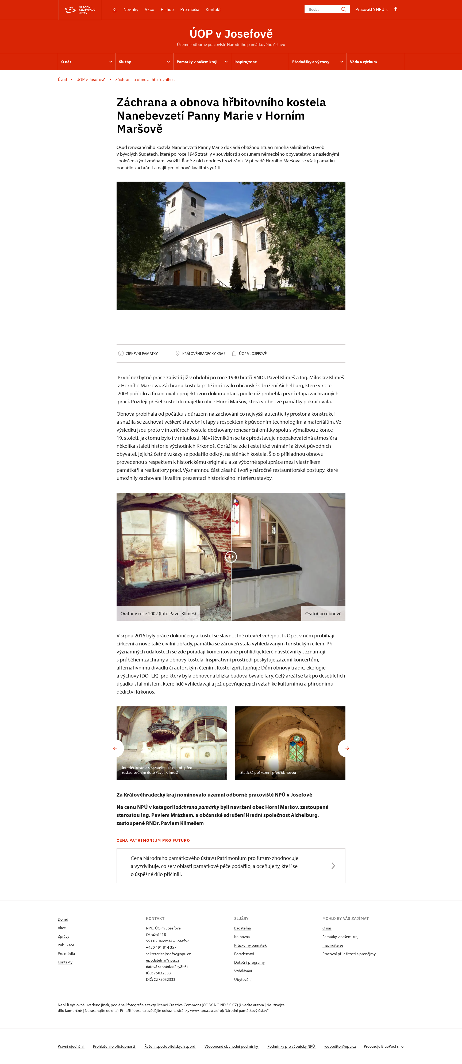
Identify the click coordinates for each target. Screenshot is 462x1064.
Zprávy (63, 936)
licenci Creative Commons (179, 1004)
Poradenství (244, 953)
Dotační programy (249, 962)
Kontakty (65, 962)
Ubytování (243, 979)
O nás (327, 928)
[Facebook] (396, 10)
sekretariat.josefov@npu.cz (168, 953)
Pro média (189, 9)
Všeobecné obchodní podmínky (232, 1046)
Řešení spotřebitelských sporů (170, 1046)
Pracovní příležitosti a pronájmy (349, 953)
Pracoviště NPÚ (370, 9)
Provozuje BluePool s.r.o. (384, 1046)
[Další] (347, 748)
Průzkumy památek (250, 945)
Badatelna (242, 928)
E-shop (167, 9)
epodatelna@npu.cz (162, 960)
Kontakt (213, 9)
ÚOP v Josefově (231, 33)
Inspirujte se (332, 945)
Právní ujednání (71, 1046)
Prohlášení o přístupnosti (114, 1046)
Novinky (131, 9)
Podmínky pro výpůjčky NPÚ (291, 1046)
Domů (63, 919)
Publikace (66, 944)
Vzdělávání (243, 970)
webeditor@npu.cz (340, 1046)
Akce (149, 9)
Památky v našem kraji (341, 936)
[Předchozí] (115, 748)
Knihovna (242, 936)
